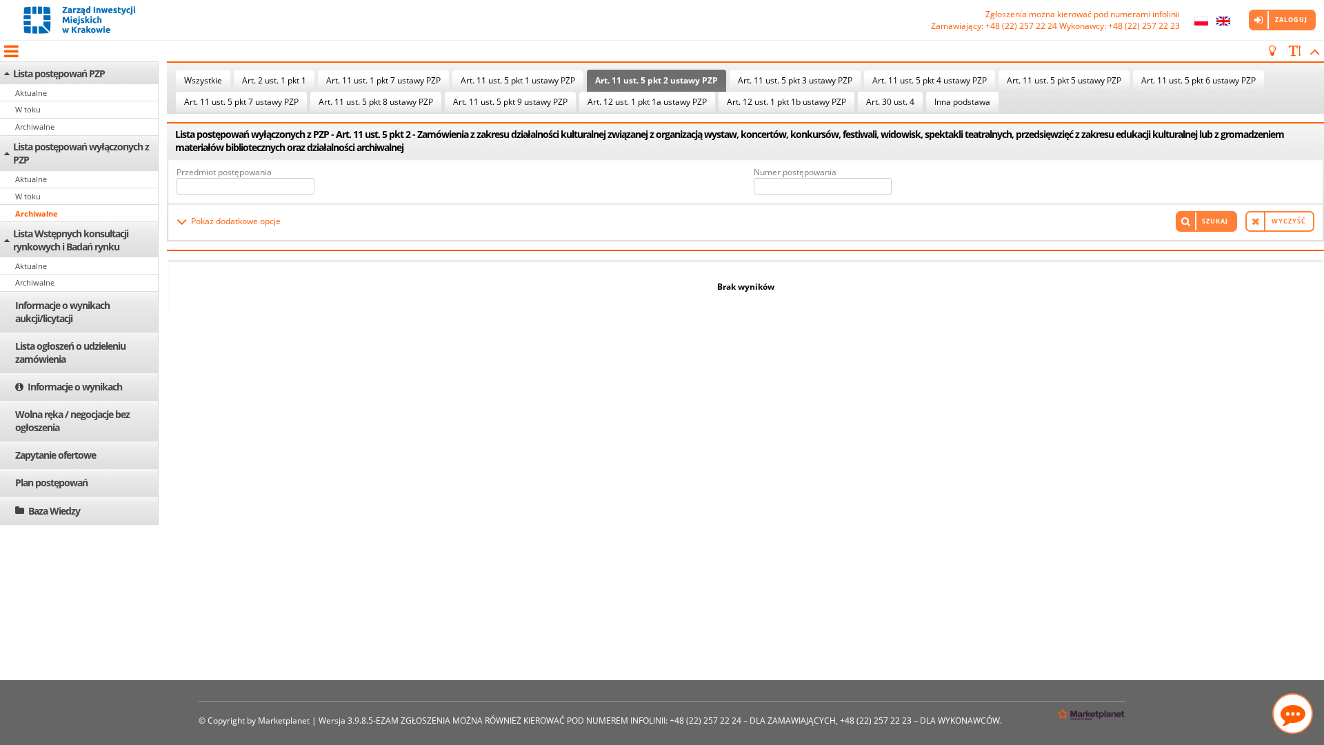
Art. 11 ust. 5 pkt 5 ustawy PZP (1064, 80)
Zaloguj (1291, 19)
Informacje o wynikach (75, 386)
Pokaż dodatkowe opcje (236, 221)
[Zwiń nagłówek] (1312, 51)
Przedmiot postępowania (224, 172)
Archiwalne (34, 126)
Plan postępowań (51, 482)
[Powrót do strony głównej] (79, 20)
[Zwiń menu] (10, 51)
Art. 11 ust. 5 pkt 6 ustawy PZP (1198, 80)
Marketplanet (284, 720)
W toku (28, 109)
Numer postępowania (795, 172)
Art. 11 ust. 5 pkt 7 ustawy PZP (241, 102)
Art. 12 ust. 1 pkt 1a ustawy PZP (647, 102)
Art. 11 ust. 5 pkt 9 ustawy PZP (510, 102)
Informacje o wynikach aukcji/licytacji (62, 312)
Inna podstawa (962, 102)
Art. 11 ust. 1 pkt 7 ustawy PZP (383, 80)
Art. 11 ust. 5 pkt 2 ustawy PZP (656, 80)
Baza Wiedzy (54, 510)
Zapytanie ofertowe (55, 454)
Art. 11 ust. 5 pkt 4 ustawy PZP (929, 80)
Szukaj (1215, 221)
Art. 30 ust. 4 (890, 102)
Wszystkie (203, 80)
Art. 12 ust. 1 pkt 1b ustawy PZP (786, 102)
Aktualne (31, 93)
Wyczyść (1289, 221)
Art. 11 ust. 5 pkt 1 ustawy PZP (518, 80)
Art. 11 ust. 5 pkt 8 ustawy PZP (376, 102)
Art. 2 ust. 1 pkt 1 (274, 80)
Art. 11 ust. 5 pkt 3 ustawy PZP (795, 80)
